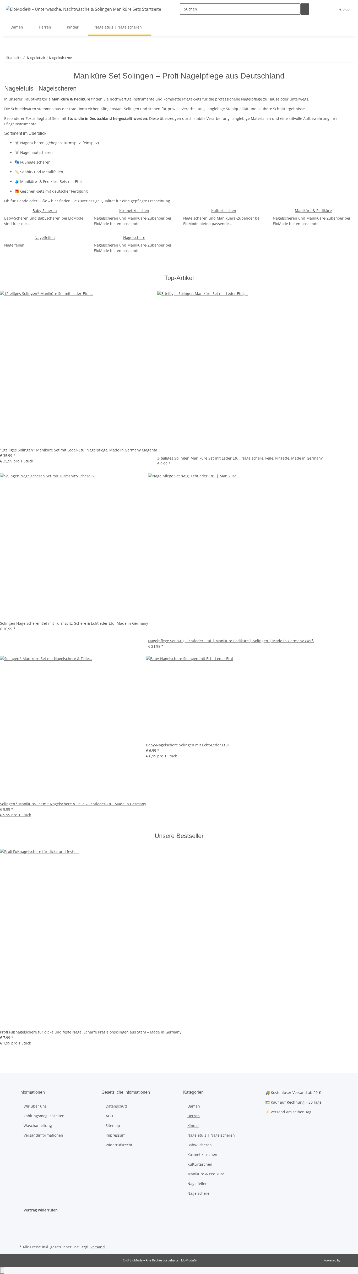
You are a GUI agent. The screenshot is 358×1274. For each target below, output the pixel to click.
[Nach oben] (2, 1270)
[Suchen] (305, 9)
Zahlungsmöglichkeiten (44, 1115)
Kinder (193, 1125)
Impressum (116, 1135)
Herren (193, 1115)
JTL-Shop (347, 1260)
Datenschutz (117, 1106)
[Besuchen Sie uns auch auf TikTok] (23, 1237)
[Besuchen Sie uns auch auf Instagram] (23, 1231)
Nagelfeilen (45, 237)
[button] (321, 9)
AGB (109, 1115)
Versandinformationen (43, 1135)
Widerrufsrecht (119, 1144)
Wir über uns (35, 1106)
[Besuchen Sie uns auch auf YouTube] (23, 1225)
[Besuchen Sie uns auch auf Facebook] (23, 1219)
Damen (193, 1106)
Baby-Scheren (44, 210)
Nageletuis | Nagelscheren (211, 1135)
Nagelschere (134, 237)
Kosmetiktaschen (134, 210)
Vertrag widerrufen (41, 1210)
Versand (97, 1246)
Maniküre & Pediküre (313, 210)
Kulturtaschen (223, 210)
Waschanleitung (38, 1125)
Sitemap (113, 1125)
